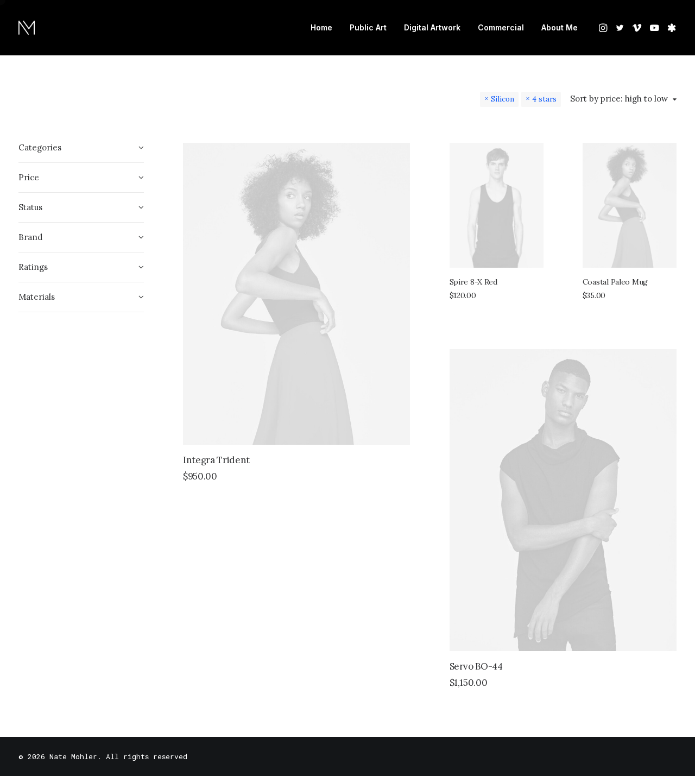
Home (321, 27)
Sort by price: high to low (619, 99)
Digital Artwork (432, 27)
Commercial (501, 27)
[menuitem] (321, 27)
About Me (559, 27)
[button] (604, 27)
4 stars (544, 99)
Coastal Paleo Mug (615, 282)
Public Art (368, 27)
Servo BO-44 (476, 666)
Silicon (502, 99)
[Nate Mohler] (26, 28)
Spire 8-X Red (473, 282)
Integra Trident (216, 460)
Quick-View (397, 155)
